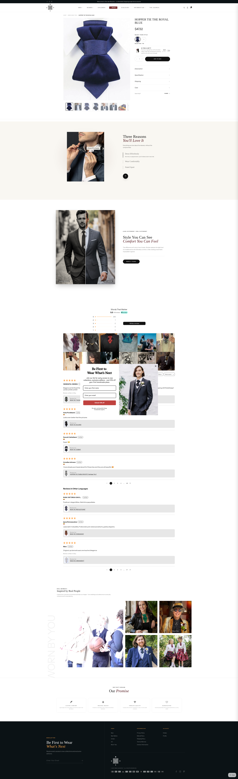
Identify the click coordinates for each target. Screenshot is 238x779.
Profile (165, 736)
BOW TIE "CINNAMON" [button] (77, 534)
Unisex (113, 738)
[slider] (85, 247)
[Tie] (137, 39)
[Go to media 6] (113, 107)
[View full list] (125, 176)
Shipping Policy (141, 738)
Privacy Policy (141, 733)
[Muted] (60, 604)
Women (90, 7)
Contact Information (142, 744)
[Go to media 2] (78, 107)
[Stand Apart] (86, 167)
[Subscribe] (82, 760)
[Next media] (127, 59)
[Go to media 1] (69, 107)
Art (112, 741)
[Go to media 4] (96, 107)
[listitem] (72, 342)
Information (139, 7)
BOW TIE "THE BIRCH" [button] (76, 400)
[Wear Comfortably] (86, 148)
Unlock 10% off (99, 402)
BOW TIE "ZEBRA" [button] (75, 449)
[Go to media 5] (104, 107)
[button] (104, 317)
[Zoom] (127, 20)
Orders (165, 733)
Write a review (134, 323)
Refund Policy (140, 736)
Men (80, 7)
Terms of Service (141, 741)
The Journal (154, 7)
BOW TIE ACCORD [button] (75, 425)
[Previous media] (66, 59)
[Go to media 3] (87, 107)
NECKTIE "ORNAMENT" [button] (77, 561)
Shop (64, 15)
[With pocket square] (143, 39)
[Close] (155, 366)
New (112, 733)
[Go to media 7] (122, 107)
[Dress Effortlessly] (78, 148)
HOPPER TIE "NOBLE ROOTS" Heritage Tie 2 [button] (83, 474)
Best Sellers (114, 736)
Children (101, 7)
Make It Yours (131, 261)
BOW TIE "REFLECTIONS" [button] (77, 509)
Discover (125, 7)
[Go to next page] (130, 483)
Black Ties (114, 744)
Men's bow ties (72, 15)
